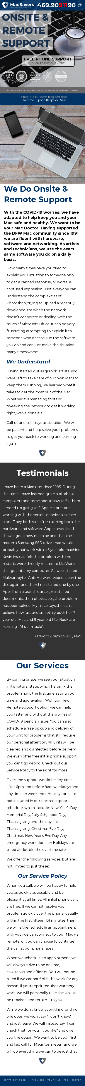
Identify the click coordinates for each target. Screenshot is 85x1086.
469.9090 (56, 5)
